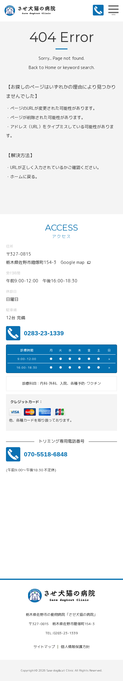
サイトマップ (44, 646)
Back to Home (42, 67)
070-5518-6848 (45, 454)
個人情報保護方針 (75, 646)
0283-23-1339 (44, 333)
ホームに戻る (22, 176)
